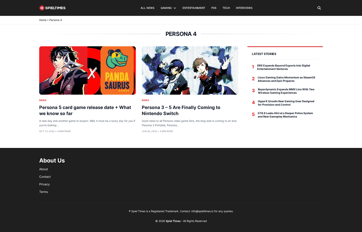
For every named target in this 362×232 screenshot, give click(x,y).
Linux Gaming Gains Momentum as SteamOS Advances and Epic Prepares (286, 79)
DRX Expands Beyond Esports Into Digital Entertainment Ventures (283, 67)
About (43, 169)
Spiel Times (173, 221)
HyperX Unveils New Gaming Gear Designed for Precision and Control (286, 103)
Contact (45, 177)
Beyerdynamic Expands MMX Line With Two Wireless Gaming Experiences (286, 91)
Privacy (44, 184)
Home (42, 20)
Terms (43, 192)
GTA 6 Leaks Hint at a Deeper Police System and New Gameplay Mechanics (285, 114)
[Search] (319, 8)
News (42, 100)
